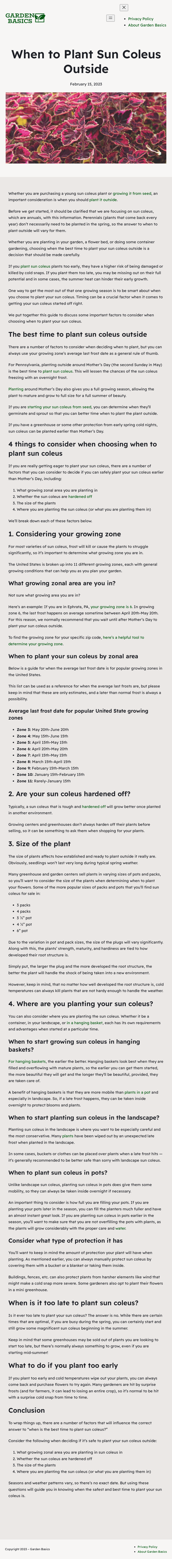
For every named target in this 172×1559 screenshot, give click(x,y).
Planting (15, 389)
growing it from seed (132, 193)
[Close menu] (124, 7)
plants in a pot (137, 1092)
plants (67, 1136)
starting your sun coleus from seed (59, 406)
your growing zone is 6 (111, 606)
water (120, 1228)
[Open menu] (110, 18)
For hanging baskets (27, 1061)
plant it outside (103, 199)
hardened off (80, 496)
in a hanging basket (85, 1022)
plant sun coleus (35, 266)
